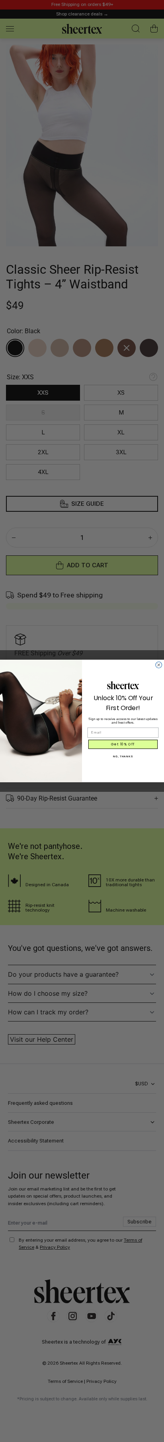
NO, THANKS (123, 756)
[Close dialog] (159, 665)
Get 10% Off (123, 744)
